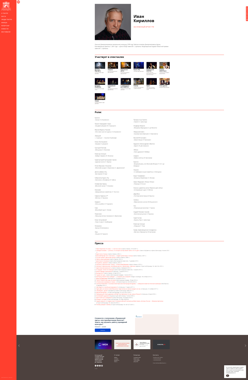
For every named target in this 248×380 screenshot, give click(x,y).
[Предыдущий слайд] (19, 346)
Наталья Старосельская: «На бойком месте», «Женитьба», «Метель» (115, 266)
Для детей (136, 361)
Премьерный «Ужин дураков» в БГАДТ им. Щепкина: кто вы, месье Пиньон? (118, 294)
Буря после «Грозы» (102, 254)
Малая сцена (136, 358)
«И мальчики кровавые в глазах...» (106, 282)
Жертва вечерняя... (101, 292)
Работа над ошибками (102, 259)
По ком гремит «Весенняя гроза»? (106, 257)
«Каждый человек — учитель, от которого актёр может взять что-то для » (118, 250)
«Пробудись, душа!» (102, 290)
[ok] (98, 366)
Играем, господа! (101, 299)
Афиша (4, 23)
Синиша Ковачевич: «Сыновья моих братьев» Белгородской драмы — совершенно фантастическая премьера (128, 283)
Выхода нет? (100, 273)
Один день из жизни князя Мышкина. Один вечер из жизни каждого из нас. (118, 289)
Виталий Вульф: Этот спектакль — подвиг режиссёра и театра (114, 255)
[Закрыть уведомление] (245, 366)
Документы (116, 360)
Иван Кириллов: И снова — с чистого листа (109, 249)
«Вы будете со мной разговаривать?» (107, 287)
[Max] (102, 366)
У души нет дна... (101, 275)
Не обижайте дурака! (102, 296)
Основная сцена (137, 357)
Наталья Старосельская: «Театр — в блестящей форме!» (112, 264)
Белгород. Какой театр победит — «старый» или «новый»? (113, 276)
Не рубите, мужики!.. (102, 262)
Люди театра (6, 19)
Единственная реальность (104, 268)
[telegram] (100, 366)
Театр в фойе (137, 360)
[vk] (95, 366)
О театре (116, 358)
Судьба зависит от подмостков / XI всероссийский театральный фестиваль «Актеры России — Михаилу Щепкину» (129, 301)
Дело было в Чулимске (102, 261)
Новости (4, 29)
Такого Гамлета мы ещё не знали (106, 280)
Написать (102, 330)
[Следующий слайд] (245, 346)
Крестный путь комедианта (104, 297)
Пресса (115, 361)
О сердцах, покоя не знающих (105, 269)
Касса (3, 16)
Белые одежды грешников (104, 271)
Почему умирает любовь (103, 304)
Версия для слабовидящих (18, 1)
